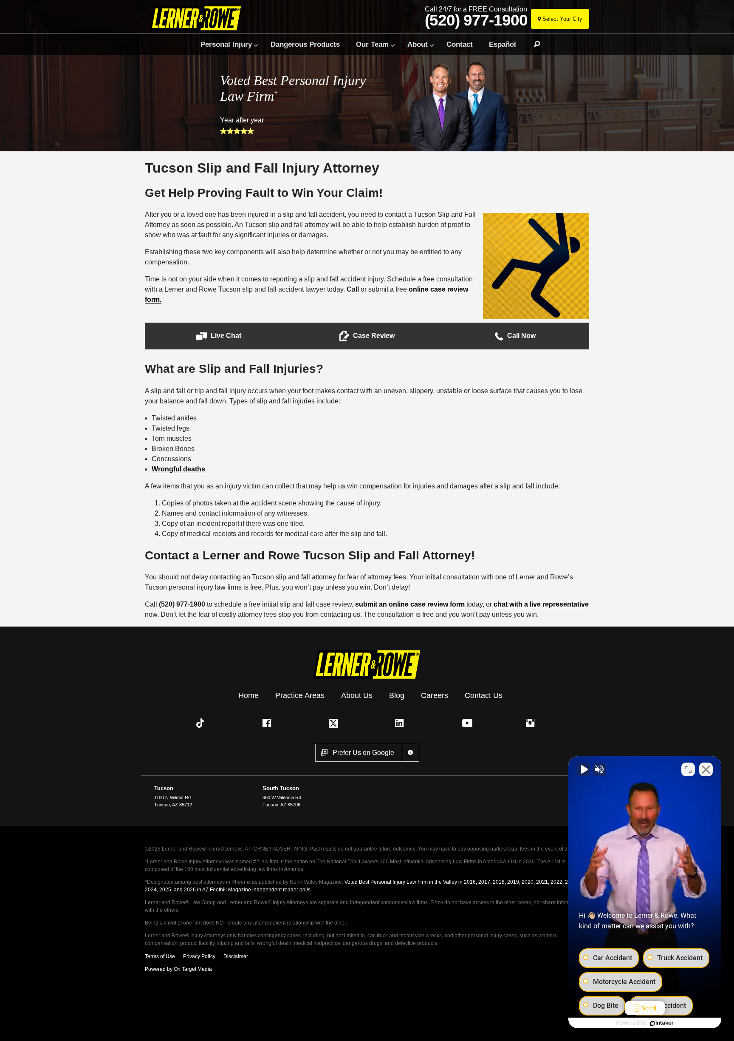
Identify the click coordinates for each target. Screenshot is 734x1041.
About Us (357, 695)
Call (353, 289)
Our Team (372, 44)
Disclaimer (235, 956)
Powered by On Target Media (178, 969)
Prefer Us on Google (363, 752)
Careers (434, 695)
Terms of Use (160, 956)
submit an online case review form (410, 604)
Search (533, 44)
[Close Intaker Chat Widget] (706, 769)
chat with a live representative (541, 604)
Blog (396, 695)
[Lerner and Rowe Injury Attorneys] (198, 18)
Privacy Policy (199, 956)
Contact (459, 44)
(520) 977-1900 (476, 20)
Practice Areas (300, 695)
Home (248, 695)
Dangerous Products (305, 44)
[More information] (410, 752)
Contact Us (484, 695)
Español (502, 44)
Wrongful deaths (178, 469)
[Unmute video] (583, 769)
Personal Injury (226, 44)
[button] (219, 336)
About (417, 44)
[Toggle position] (688, 769)
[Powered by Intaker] (662, 1023)
